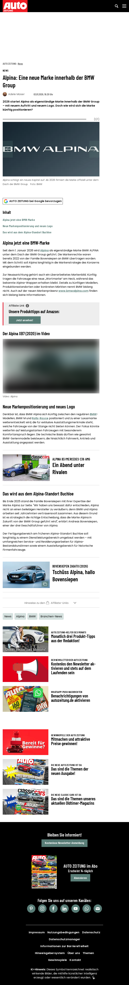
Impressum (37, 932)
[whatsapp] (86, 908)
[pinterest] (31, 908)
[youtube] (75, 908)
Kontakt (75, 960)
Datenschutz (91, 932)
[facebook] (53, 908)
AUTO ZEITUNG (9, 63)
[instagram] (42, 908)
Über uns (74, 953)
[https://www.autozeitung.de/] (15, 6)
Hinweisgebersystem (50, 953)
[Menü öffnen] (124, 6)
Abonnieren (80, 878)
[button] (51, 222)
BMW (93, 414)
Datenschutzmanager (64, 939)
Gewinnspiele (57, 960)
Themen (88, 953)
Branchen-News (51, 616)
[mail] (98, 908)
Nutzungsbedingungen (63, 932)
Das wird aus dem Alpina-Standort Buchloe (27, 232)
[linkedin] (64, 908)
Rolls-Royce (40, 418)
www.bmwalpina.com (73, 291)
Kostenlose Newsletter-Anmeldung (64, 843)
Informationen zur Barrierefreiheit (64, 946)
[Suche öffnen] (116, 6)
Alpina (44, 250)
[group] (51, 153)
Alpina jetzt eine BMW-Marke (19, 220)
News (20, 63)
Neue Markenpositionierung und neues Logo (28, 226)
